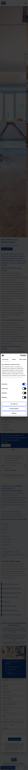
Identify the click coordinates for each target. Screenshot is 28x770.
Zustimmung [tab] (5, 359)
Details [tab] (14, 359)
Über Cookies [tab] (22, 359)
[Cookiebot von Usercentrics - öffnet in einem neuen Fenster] (20, 355)
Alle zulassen (14, 403)
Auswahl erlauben (14, 408)
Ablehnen (14, 413)
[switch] (24, 388)
